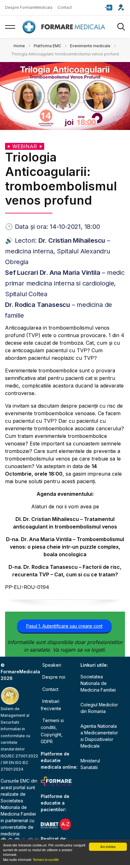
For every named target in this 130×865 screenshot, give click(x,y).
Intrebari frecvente (51, 704)
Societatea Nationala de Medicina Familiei (18, 807)
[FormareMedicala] (65, 27)
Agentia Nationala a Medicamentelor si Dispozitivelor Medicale (99, 736)
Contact (64, 7)
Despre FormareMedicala (28, 7)
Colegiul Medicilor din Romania (99, 708)
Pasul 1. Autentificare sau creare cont (64, 626)
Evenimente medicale (90, 45)
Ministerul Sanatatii (90, 764)
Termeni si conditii (45, 859)
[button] (108, 7)
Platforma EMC (47, 45)
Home (19, 45)
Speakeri (51, 665)
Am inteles (107, 846)
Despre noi (53, 677)
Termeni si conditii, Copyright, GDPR (52, 731)
